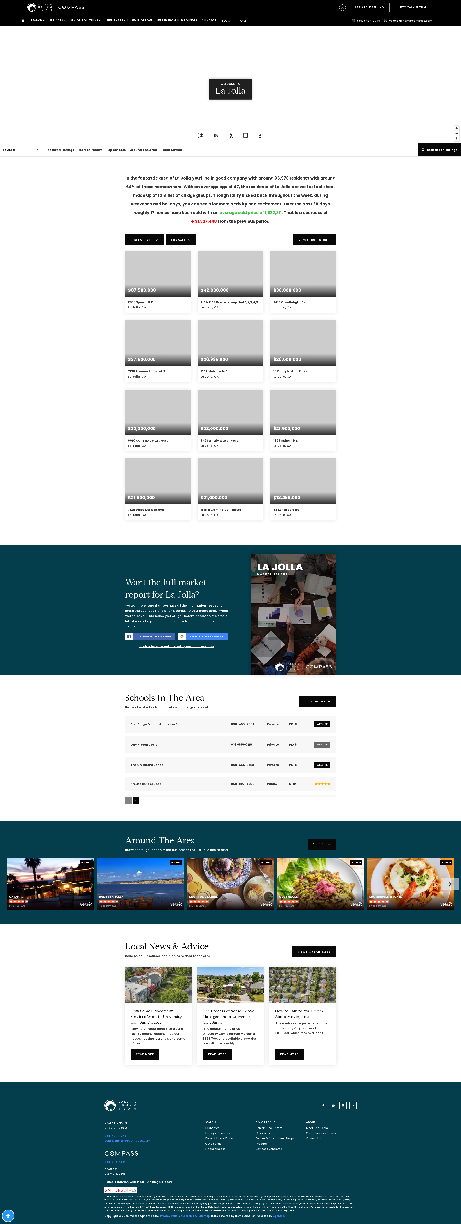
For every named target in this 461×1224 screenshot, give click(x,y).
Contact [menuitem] (209, 20)
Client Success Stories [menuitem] (321, 1133)
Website (322, 724)
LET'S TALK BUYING (413, 7)
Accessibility (188, 1216)
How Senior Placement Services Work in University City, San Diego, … (156, 1017)
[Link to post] (158, 985)
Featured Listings (60, 150)
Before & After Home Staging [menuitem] (276, 1138)
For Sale (178, 240)
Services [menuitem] (56, 20)
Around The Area (143, 150)
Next (450, 884)
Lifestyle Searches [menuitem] (217, 1133)
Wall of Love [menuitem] (142, 20)
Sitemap (204, 1216)
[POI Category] (200, 135)
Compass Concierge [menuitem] (269, 1149)
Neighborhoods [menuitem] (215, 1149)
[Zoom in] (456, 128)
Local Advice (171, 150)
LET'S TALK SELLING (369, 7)
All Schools (315, 701)
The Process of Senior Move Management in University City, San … (228, 1017)
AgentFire (279, 1216)
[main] (230, 558)
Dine (322, 844)
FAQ (243, 20)
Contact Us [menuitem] (313, 1138)
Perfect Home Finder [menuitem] (219, 1138)
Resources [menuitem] (263, 1133)
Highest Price (142, 240)
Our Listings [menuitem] (213, 1143)
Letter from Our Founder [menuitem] (177, 20)
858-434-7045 (115, 1136)
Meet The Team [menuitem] (116, 20)
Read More (145, 1054)
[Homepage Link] (55, 7)
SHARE (87, 862)
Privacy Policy (169, 1216)
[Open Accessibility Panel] (8, 1216)
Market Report (90, 150)
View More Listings (314, 240)
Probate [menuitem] (261, 1143)
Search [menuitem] (37, 20)
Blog (226, 20)
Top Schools (116, 150)
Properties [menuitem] (212, 1128)
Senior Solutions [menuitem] (84, 20)
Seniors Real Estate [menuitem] (269, 1128)
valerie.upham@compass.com (127, 1141)
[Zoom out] (456, 133)
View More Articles (314, 951)
